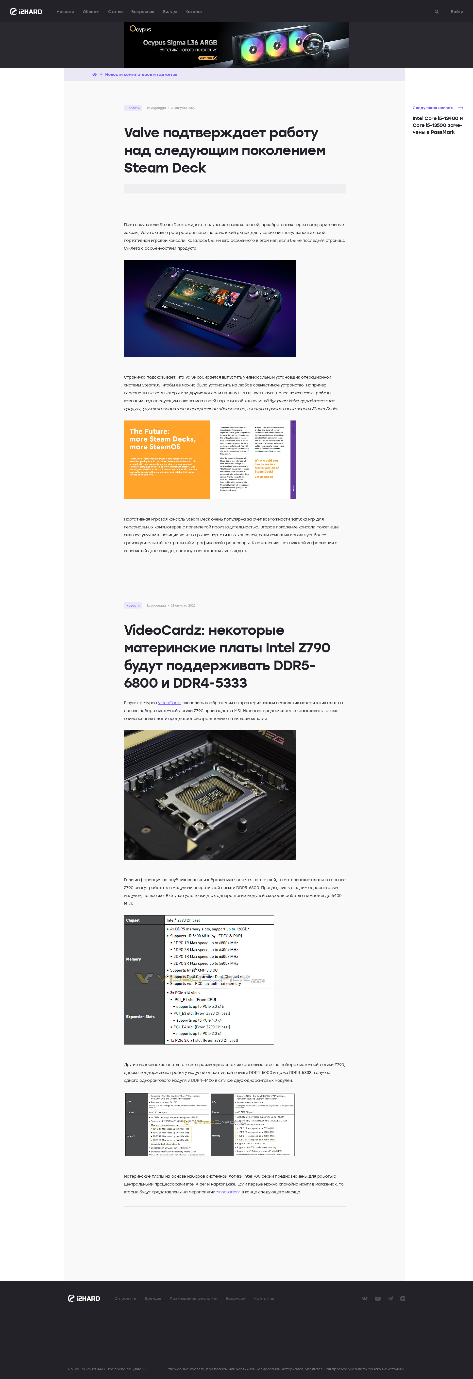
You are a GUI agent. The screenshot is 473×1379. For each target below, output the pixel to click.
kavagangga (156, 108)
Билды (170, 11)
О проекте (125, 1298)
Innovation (228, 1192)
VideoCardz (169, 702)
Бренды (153, 1298)
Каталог (194, 11)
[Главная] (94, 74)
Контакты (264, 1298)
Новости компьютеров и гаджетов (141, 74)
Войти (457, 11)
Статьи (115, 11)
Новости (65, 11)
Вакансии (235, 1298)
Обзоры (91, 11)
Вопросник (142, 11)
